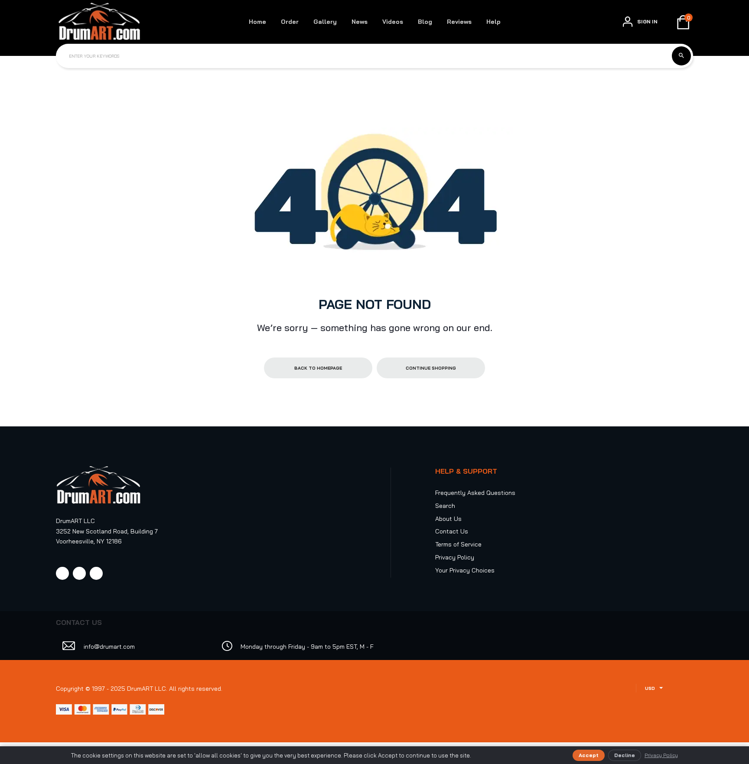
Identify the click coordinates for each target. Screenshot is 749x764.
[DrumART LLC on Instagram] (79, 573)
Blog (425, 22)
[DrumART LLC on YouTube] (96, 573)
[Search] (681, 55)
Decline (624, 755)
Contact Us (451, 531)
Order (290, 22)
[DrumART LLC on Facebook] (62, 573)
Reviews (459, 22)
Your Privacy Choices (465, 570)
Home (257, 22)
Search (445, 506)
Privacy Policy (454, 557)
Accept (589, 755)
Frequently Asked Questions (475, 493)
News (360, 22)
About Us (448, 519)
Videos (392, 22)
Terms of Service (458, 544)
